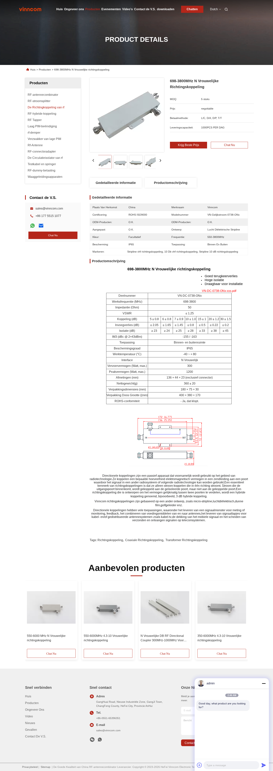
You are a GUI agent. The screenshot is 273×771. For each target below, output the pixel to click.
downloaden (165, 9)
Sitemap (45, 766)
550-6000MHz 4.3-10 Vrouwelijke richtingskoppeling (106, 638)
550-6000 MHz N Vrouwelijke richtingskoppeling (46, 638)
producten (32, 703)
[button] (31, 616)
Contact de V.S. (145, 9)
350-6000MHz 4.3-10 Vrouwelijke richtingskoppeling (219, 638)
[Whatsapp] (32, 226)
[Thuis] (30, 9)
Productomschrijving (170, 183)
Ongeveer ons (74, 9)
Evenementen (111, 9)
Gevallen (31, 729)
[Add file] (199, 765)
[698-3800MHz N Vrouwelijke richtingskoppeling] (127, 115)
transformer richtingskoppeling (186, 540)
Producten (92, 9)
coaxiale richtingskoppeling (144, 540)
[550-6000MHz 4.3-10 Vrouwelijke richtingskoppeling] (108, 607)
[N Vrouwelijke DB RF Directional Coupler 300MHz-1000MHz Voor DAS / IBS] (165, 607)
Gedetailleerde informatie (116, 183)
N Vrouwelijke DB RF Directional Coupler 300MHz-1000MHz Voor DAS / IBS (162, 638)
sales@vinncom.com (49, 208)
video (29, 716)
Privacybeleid (30, 766)
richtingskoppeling (110, 540)
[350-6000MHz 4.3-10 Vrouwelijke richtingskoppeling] (221, 607)
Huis (59, 9)
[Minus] (263, 683)
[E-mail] (41, 226)
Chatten (192, 9)
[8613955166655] (99, 740)
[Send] (264, 765)
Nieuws (30, 723)
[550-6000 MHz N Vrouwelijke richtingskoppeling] (51, 607)
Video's (127, 9)
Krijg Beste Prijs (188, 145)
